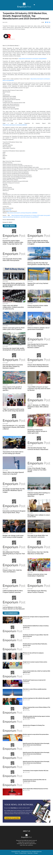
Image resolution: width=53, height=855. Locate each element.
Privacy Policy (22, 853)
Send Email (8, 209)
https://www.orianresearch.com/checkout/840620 (15, 125)
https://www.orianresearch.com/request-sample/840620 (33, 58)
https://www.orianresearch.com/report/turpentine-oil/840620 (22, 212)
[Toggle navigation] (34, 4)
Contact (36, 853)
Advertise (30, 853)
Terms (16, 853)
